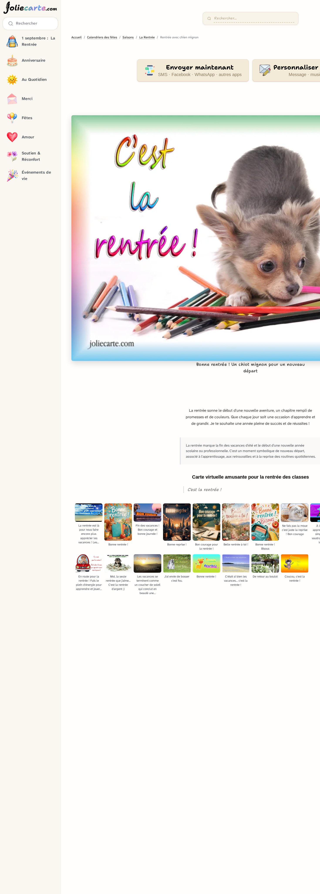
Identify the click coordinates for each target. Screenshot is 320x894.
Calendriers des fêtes (102, 37)
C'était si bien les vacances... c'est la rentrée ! (236, 581)
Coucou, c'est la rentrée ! (295, 578)
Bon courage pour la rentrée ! (206, 546)
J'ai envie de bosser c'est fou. (176, 578)
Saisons (128, 37)
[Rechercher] (209, 18)
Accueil (76, 37)
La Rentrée (147, 37)
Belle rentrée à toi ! (236, 544)
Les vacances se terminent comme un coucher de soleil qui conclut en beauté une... (147, 585)
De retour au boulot (265, 576)
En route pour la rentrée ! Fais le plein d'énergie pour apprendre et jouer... (89, 583)
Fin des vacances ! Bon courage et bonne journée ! (147, 530)
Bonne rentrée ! (118, 544)
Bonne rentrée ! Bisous (265, 546)
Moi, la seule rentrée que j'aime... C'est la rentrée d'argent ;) (118, 583)
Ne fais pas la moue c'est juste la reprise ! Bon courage (294, 530)
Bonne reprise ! (177, 544)
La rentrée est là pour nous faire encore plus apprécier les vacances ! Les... (88, 534)
